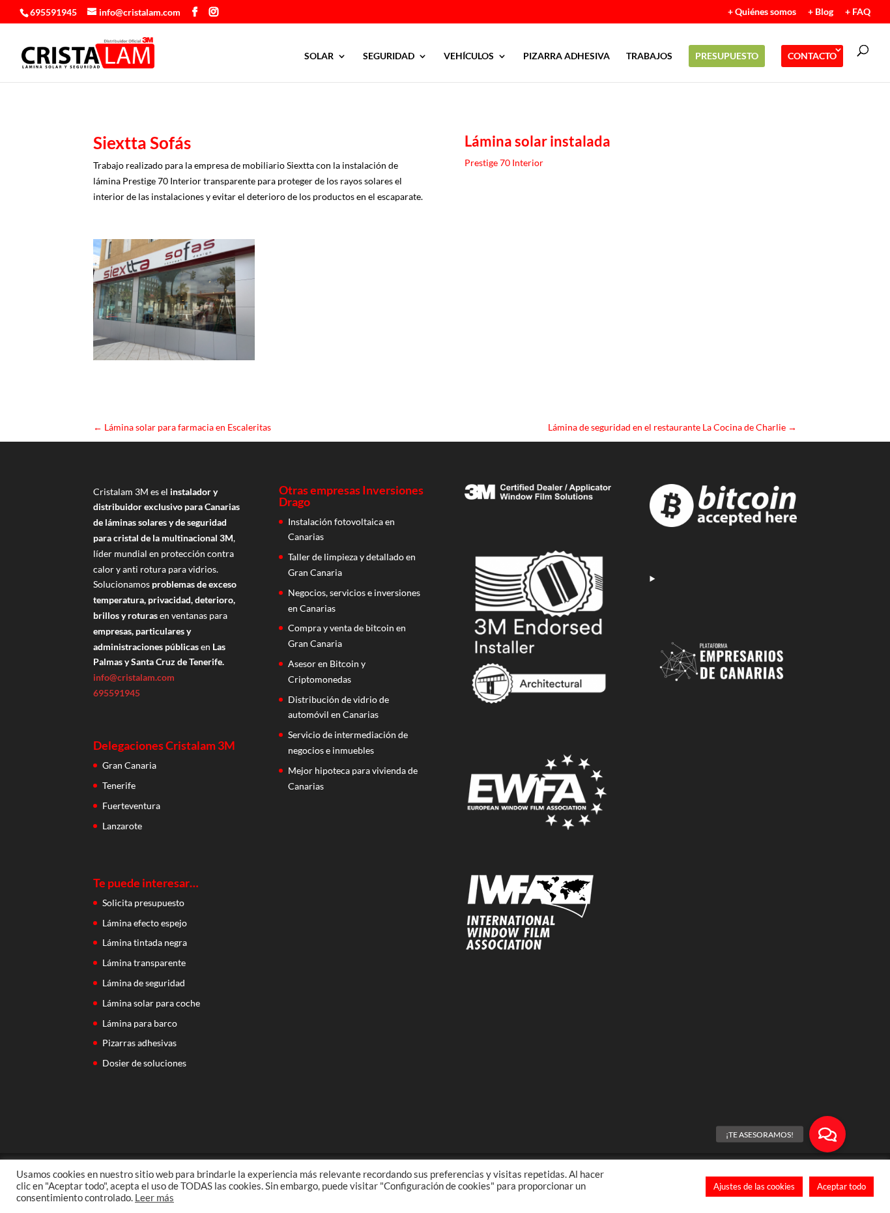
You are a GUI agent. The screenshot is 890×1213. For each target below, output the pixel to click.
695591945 (53, 12)
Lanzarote (122, 825)
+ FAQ (857, 12)
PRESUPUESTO (726, 55)
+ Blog (820, 12)
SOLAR (319, 56)
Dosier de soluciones (144, 1062)
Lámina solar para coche (151, 1002)
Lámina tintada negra (144, 942)
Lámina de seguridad (143, 982)
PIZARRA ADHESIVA (566, 56)
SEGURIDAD (388, 56)
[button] (827, 1134)
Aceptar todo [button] (841, 1186)
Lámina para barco (139, 1023)
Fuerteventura (131, 805)
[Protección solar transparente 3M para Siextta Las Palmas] (174, 359)
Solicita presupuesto (143, 902)
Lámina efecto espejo (144, 922)
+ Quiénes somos (762, 12)
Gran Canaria (129, 765)
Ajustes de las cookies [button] (754, 1186)
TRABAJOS (649, 56)
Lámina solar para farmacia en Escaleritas (182, 427)
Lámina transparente (144, 962)
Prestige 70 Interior (504, 162)
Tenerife (119, 785)
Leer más (154, 1197)
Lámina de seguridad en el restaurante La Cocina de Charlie (672, 427)
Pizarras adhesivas (139, 1042)
